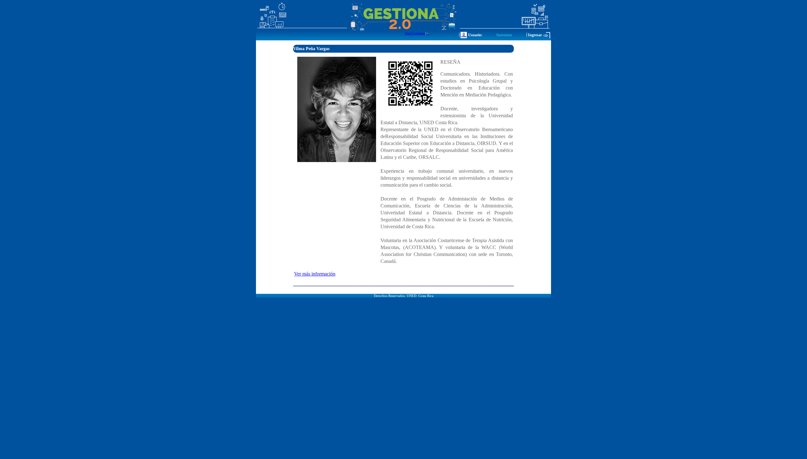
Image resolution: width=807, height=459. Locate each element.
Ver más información (314, 273)
